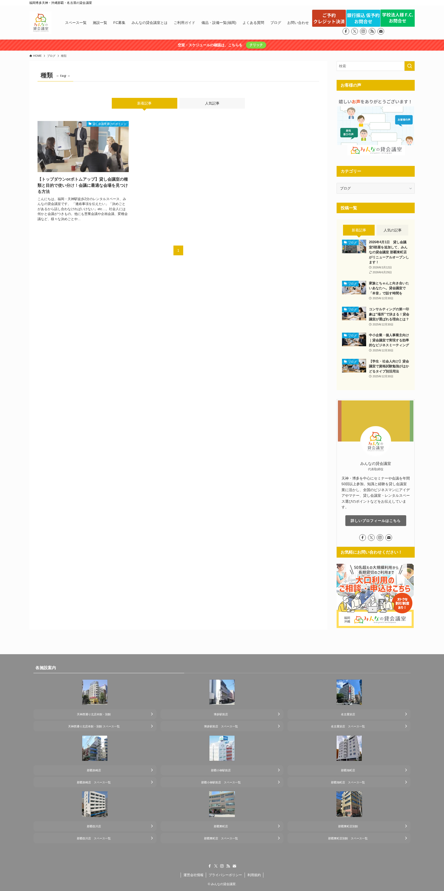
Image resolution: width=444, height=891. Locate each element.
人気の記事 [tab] (393, 230)
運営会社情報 (193, 875)
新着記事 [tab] (144, 103)
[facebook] (346, 31)
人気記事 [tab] (212, 103)
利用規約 (254, 875)
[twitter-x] (354, 31)
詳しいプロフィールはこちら (376, 521)
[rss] (372, 31)
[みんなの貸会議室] (40, 22)
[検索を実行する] (409, 66)
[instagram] (363, 31)
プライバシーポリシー (225, 875)
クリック (256, 45)
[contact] (380, 31)
